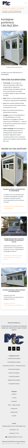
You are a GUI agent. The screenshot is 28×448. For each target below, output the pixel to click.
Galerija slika (14, 412)
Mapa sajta (6, 443)
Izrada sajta (14, 443)
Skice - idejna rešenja (14, 405)
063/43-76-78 (14, 433)
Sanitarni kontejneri (14, 373)
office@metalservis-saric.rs (15, 437)
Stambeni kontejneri (14, 369)
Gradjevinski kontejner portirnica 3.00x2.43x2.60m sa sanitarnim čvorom (13, 257)
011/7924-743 (14, 430)
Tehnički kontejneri (14, 376)
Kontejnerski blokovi (14, 384)
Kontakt (14, 416)
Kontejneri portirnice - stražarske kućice (14, 366)
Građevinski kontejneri (14, 358)
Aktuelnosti (14, 408)
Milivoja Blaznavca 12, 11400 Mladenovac (14, 426)
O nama (14, 398)
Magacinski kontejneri (14, 380)
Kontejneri (13, 8)
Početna (4, 8)
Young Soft (22, 443)
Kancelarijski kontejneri (14, 362)
